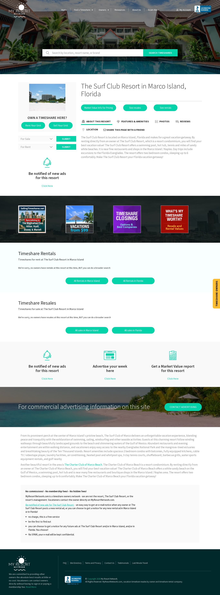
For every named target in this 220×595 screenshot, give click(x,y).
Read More (31, 586)
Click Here (47, 185)
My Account (185, 9)
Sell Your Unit (60, 125)
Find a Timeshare (82, 9)
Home (64, 9)
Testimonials (123, 563)
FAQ (65, 563)
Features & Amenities (135, 121)
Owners (102, 9)
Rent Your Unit (33, 125)
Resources (120, 9)
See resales (135, 107)
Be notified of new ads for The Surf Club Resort (49, 504)
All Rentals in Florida (133, 280)
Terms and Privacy (93, 563)
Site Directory (75, 563)
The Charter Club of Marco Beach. (83, 464)
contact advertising (183, 407)
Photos (164, 121)
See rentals (165, 107)
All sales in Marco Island (86, 330)
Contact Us (109, 563)
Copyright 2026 (93, 578)
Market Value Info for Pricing (98, 107)
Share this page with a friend (125, 129)
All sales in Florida (133, 330)
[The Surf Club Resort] (38, 219)
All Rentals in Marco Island (87, 280)
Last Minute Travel (140, 563)
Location (92, 129)
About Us (136, 9)
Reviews (185, 121)
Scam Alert (153, 9)
